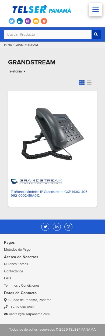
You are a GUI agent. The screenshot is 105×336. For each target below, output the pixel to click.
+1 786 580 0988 (22, 307)
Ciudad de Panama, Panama (29, 300)
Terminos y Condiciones (22, 285)
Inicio (8, 45)
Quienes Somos (16, 264)
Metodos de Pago (17, 249)
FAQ (7, 278)
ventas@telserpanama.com (29, 314)
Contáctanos (13, 271)
